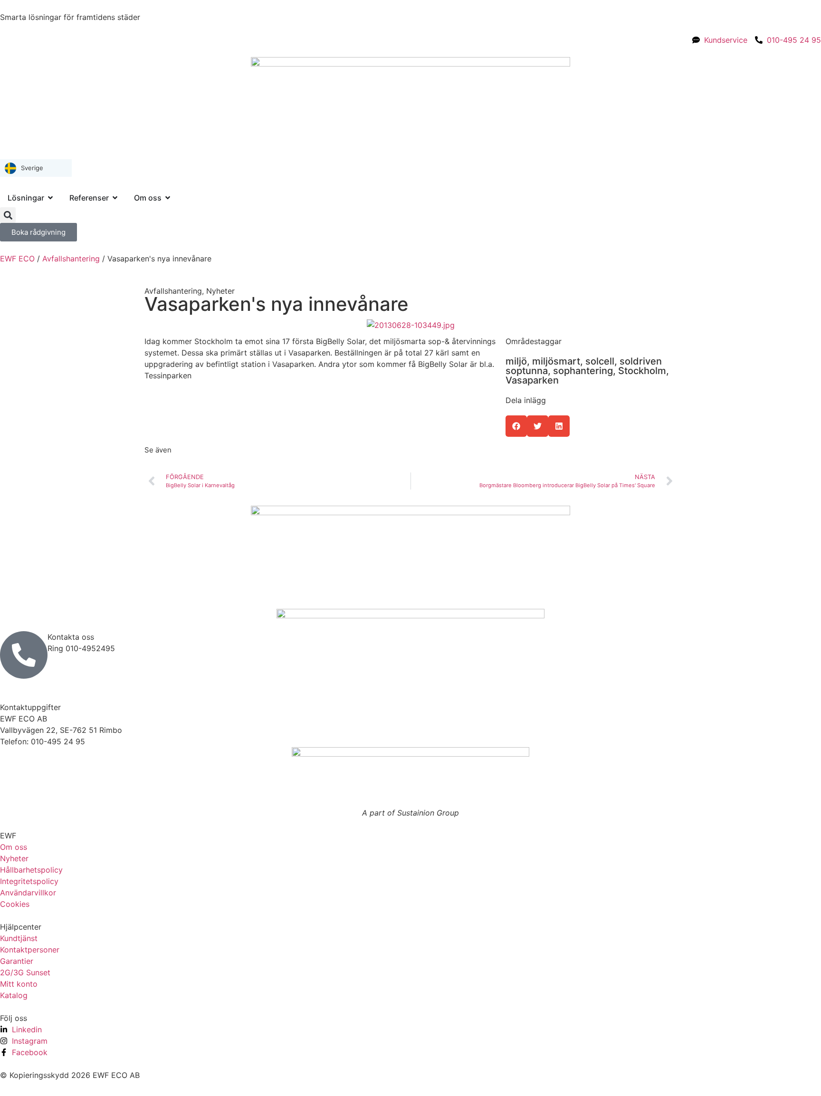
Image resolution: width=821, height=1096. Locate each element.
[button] (8, 215)
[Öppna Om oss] (168, 197)
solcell (599, 361)
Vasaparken (532, 380)
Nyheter (220, 291)
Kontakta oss (71, 637)
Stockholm (642, 370)
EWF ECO (17, 258)
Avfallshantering (71, 258)
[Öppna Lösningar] (50, 197)
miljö (516, 361)
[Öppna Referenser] (115, 197)
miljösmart (556, 361)
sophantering (583, 370)
